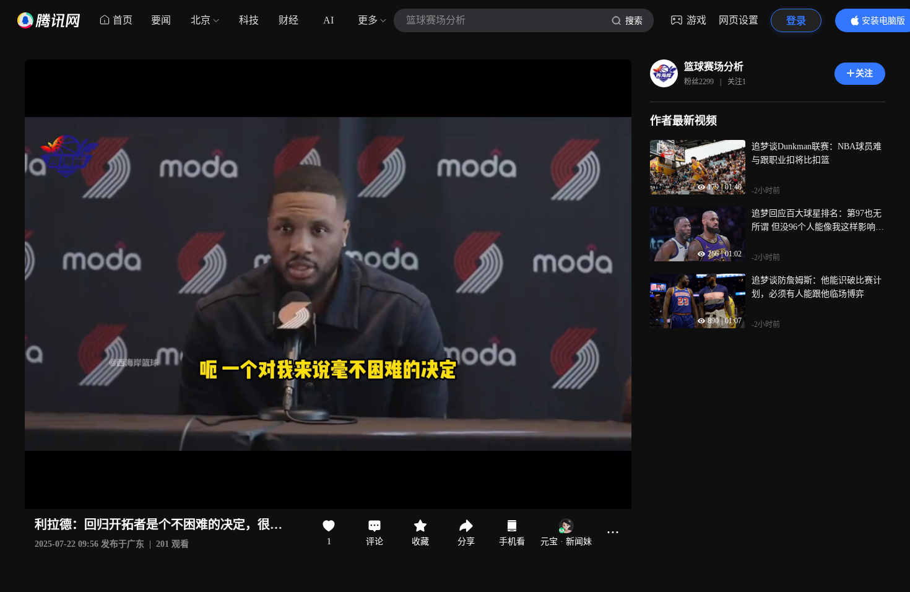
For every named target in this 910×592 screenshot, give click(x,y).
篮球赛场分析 (713, 66)
